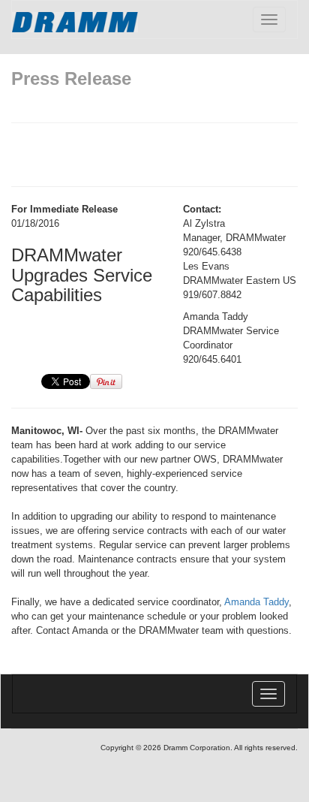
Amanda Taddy (256, 602)
